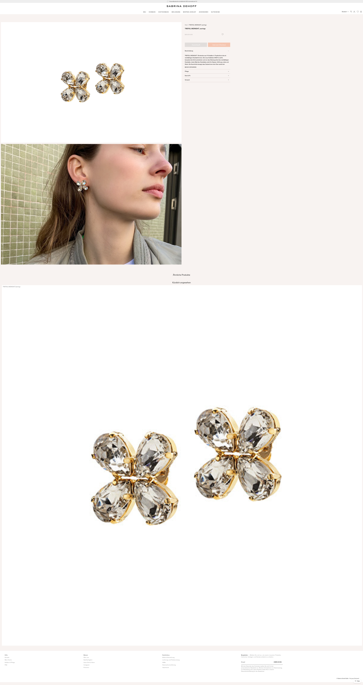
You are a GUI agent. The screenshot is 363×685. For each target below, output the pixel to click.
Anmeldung (278, 662)
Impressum (165, 667)
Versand (187, 80)
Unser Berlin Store (89, 662)
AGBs (164, 662)
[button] (152, 12)
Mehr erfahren (190, 67)
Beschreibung (189, 51)
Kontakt (7, 657)
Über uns (86, 657)
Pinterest (86, 667)
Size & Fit (187, 76)
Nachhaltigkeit (88, 660)
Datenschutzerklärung (169, 665)
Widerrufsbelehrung (168, 657)
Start (186, 25)
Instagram (87, 665)
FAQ (6, 665)
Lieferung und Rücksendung (171, 660)
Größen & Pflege (10, 662)
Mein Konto (8, 660)
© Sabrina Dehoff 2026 (342, 678)
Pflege (187, 71)
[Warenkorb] (361, 11)
